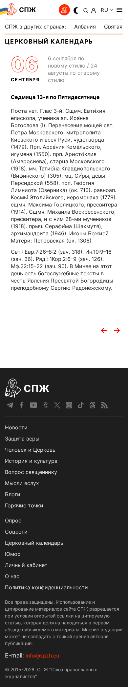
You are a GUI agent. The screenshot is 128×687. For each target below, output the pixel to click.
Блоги (12, 494)
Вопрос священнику (31, 472)
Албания (85, 26)
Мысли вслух (22, 483)
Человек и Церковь (30, 449)
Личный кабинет (26, 565)
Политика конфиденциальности (46, 587)
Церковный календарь (34, 543)
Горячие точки (24, 505)
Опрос (13, 520)
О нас (12, 576)
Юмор (13, 554)
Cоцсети (16, 531)
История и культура (31, 461)
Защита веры (22, 438)
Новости (16, 427)
